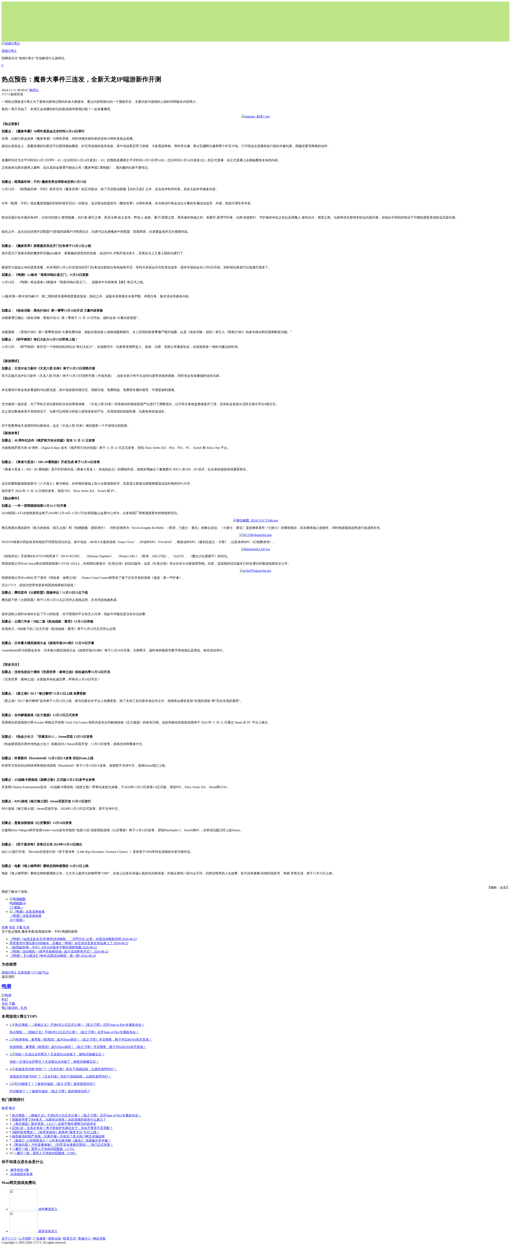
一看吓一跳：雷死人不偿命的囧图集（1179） (44, 1149)
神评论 (34, 90)
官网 (5, 927)
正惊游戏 (24, 972)
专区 (12, 927)
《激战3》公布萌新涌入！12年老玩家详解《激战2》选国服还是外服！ (61, 1140)
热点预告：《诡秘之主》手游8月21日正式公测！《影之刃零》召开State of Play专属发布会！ (76, 1115)
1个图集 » (16, 907)
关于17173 (9, 1238)
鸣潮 (6, 986)
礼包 (26, 927)
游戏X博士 (9, 972)
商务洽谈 (54, 1238)
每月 (12, 1108)
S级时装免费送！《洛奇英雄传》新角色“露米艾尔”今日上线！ (56, 1132)
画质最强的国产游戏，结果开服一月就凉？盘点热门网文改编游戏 (58, 1136)
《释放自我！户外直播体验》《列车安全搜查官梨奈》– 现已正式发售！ (62, 1144)
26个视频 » (17, 920)
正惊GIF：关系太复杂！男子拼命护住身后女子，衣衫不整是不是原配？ (62, 1128)
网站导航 (99, 1238)
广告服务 (39, 1238)
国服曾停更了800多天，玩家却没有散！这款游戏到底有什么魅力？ (59, 1119)
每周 (5, 1108)
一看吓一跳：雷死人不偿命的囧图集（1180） (45, 1153)
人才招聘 (24, 1238)
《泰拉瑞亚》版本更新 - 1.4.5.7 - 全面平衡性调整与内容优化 (54, 1123)
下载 (19, 927)
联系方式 (69, 1238)
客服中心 (84, 1238)
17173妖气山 (40, 972)
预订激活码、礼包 (14, 1007)
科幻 (5, 999)
